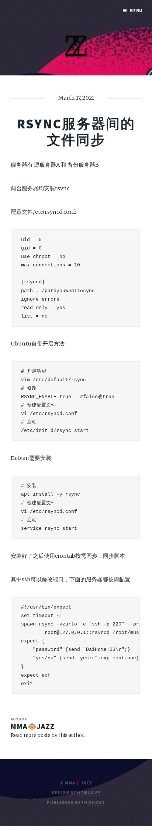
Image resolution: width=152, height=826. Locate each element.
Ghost (96, 802)
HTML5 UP (88, 792)
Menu (136, 10)
